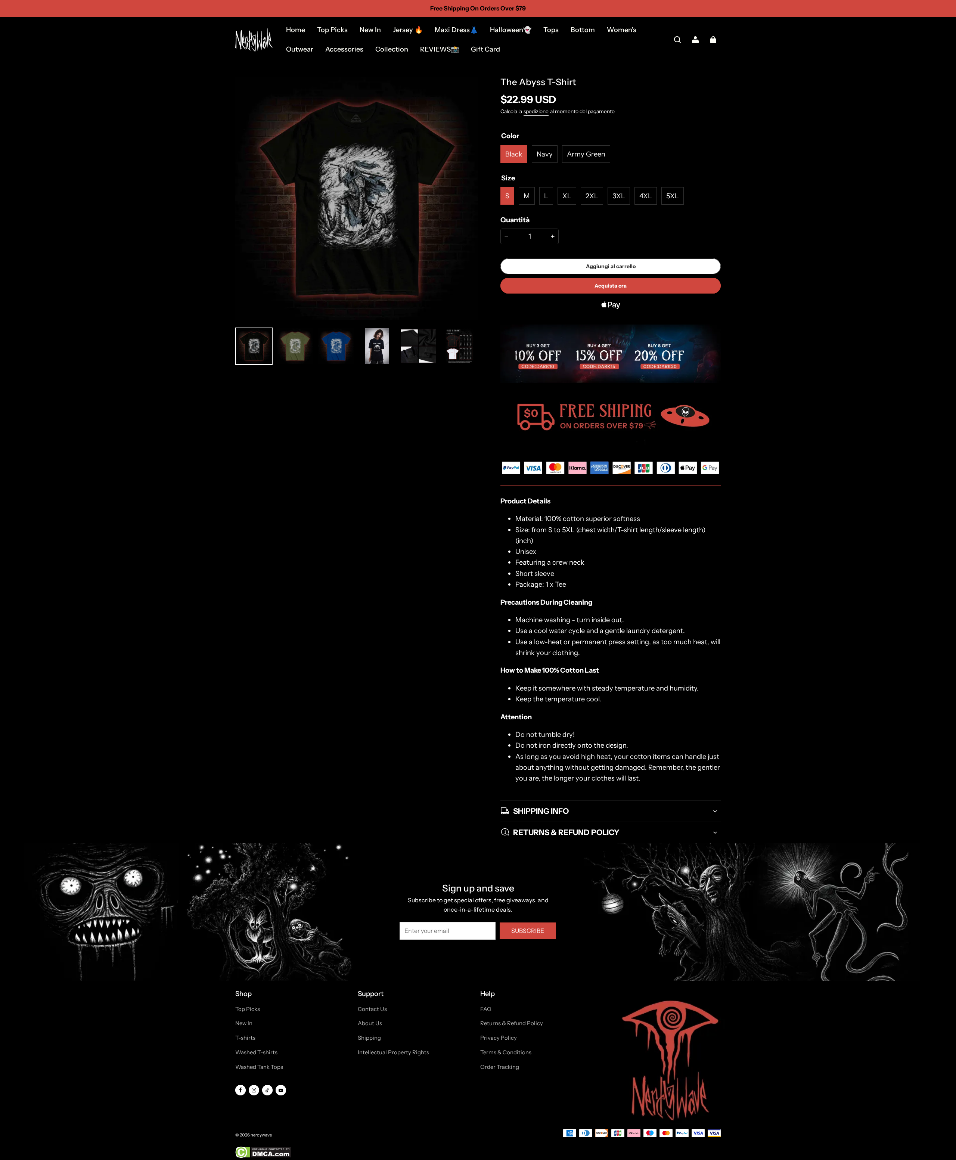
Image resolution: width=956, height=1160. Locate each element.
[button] (677, 39)
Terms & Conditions (505, 1052)
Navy (545, 154)
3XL (618, 196)
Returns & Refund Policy (511, 1023)
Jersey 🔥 (408, 30)
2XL (592, 196)
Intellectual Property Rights (393, 1052)
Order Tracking (499, 1067)
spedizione (536, 111)
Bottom (583, 30)
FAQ (485, 1009)
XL (566, 196)
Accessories (344, 49)
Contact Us (372, 1009)
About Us (370, 1023)
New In (370, 30)
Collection (391, 49)
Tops (551, 30)
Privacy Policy (498, 1038)
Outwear (299, 49)
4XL (645, 196)
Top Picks (332, 30)
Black (513, 154)
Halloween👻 (510, 30)
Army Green (586, 154)
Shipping (369, 1038)
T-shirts (245, 1038)
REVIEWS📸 (439, 49)
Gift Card (485, 49)
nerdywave (261, 1135)
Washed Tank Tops (259, 1067)
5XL (672, 196)
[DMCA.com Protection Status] (263, 1156)
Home (295, 30)
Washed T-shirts (256, 1052)
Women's (621, 30)
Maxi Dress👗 (456, 30)
